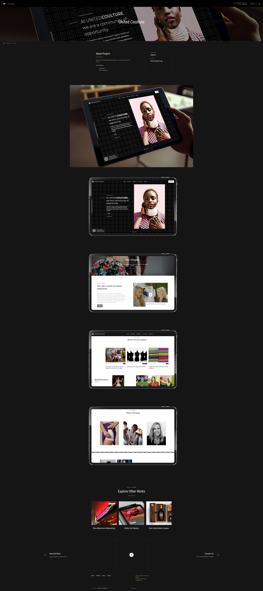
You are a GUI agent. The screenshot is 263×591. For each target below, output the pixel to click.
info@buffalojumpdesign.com (141, 578)
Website (14, 43)
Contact (109, 575)
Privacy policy (134, 588)
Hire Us (252, 3)
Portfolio (9, 43)
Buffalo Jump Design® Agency (102, 588)
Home (4, 43)
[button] (259, 4)
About (103, 575)
